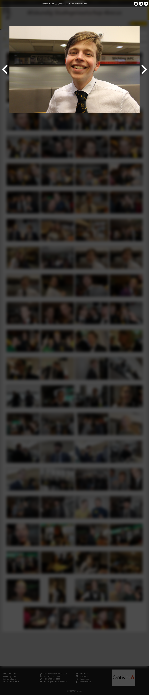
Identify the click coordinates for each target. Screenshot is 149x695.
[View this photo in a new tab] (141, 3)
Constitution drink (79, 3)
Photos (45, 3)
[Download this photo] (136, 3)
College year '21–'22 (59, 3)
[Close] (146, 3)
